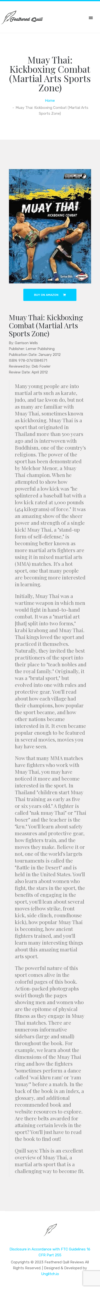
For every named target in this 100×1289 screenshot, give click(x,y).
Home (50, 100)
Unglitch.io (50, 1274)
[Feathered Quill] (50, 1233)
